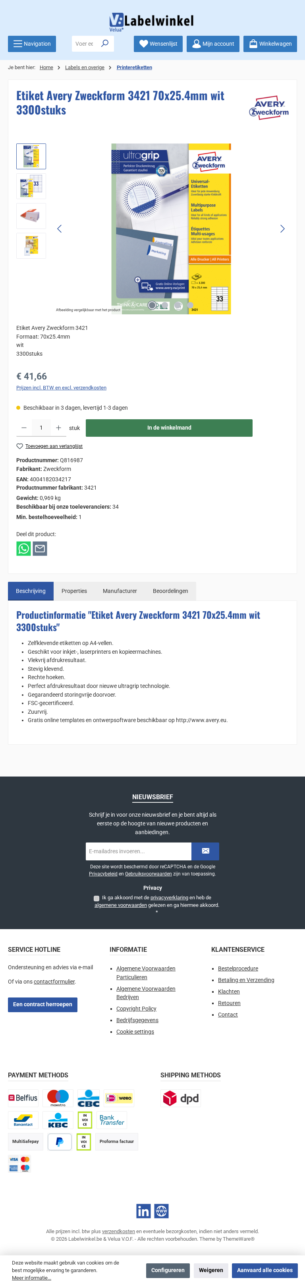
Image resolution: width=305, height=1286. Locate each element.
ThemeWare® (239, 1239)
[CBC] (88, 1098)
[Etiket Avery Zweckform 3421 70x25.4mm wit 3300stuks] (171, 228)
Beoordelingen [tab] (170, 591)
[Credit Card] (19, 1164)
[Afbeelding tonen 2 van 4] (165, 305)
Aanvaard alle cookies (265, 1270)
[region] (152, 228)
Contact (228, 1014)
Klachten (229, 991)
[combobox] (84, 44)
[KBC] (57, 1120)
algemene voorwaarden (121, 905)
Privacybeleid (103, 874)
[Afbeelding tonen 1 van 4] (152, 305)
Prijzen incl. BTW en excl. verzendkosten (61, 388)
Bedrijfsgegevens (137, 1020)
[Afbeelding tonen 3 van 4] (177, 305)
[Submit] (205, 851)
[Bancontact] (23, 1120)
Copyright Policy (136, 1008)
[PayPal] (59, 1142)
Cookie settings (135, 1031)
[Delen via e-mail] (40, 548)
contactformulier (54, 981)
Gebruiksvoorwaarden (148, 874)
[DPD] (180, 1098)
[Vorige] (60, 229)
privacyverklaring (169, 898)
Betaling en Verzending (246, 980)
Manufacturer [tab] (120, 591)
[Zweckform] (269, 108)
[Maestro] (57, 1098)
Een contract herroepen (42, 1004)
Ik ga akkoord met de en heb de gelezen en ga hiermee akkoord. (157, 905)
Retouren (229, 1003)
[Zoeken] (105, 44)
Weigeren (211, 1270)
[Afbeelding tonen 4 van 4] (190, 305)
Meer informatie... (31, 1278)
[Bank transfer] (112, 1120)
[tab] (31, 591)
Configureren (168, 1270)
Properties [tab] (74, 591)
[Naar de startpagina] (152, 22)
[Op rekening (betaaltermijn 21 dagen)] (83, 1142)
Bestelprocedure (238, 968)
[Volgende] (282, 229)
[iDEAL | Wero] (119, 1098)
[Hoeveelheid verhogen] (58, 428)
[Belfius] (23, 1098)
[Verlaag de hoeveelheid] (24, 428)
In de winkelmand (169, 427)
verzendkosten (118, 1231)
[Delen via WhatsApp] (24, 548)
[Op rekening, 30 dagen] (85, 1120)
